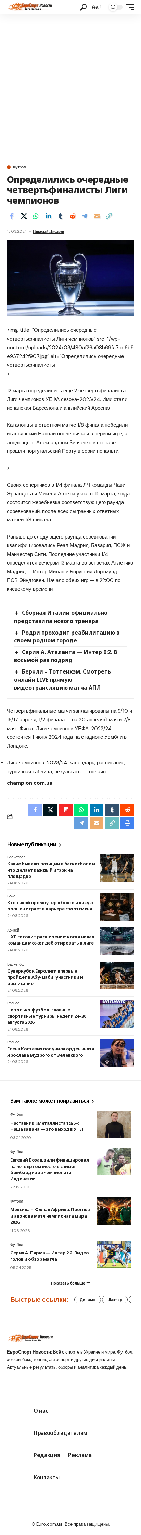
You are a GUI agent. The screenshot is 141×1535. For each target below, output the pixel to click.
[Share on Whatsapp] (36, 215)
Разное (13, 1003)
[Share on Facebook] (11, 215)
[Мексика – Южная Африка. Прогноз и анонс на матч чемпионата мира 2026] (114, 1211)
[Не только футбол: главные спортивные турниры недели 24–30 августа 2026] (117, 1014)
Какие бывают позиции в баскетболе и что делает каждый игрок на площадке (51, 869)
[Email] (97, 215)
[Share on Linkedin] (48, 215)
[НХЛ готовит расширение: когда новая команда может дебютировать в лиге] (117, 941)
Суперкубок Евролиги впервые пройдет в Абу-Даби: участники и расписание (45, 977)
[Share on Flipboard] (66, 810)
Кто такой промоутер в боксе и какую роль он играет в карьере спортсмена (50, 905)
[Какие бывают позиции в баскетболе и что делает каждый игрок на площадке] (117, 868)
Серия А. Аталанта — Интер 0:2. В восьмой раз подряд (65, 656)
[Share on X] (24, 215)
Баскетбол (16, 857)
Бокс (11, 896)
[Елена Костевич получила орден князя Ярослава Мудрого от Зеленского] (117, 1053)
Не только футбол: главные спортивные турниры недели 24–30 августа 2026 (46, 1016)
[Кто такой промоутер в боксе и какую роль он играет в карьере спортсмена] (117, 907)
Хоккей (13, 930)
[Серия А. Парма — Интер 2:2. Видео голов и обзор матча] (114, 1254)
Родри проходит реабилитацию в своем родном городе (66, 636)
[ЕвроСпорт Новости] (29, 7)
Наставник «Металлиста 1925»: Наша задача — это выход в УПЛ (46, 1126)
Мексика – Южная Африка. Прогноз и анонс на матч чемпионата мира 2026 (50, 1215)
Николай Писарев (48, 231)
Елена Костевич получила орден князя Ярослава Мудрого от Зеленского (50, 1052)
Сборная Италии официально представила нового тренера (60, 616)
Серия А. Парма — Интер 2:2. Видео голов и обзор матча (49, 1256)
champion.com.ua (29, 782)
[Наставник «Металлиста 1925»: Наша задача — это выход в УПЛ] (114, 1124)
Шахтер (114, 1299)
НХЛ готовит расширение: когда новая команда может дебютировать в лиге (50, 940)
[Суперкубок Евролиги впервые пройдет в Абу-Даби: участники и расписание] (117, 975)
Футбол (19, 167)
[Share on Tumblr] (60, 215)
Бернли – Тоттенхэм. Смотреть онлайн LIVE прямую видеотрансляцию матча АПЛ (62, 679)
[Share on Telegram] (84, 215)
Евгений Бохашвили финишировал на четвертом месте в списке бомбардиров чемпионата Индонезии (49, 1169)
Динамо (87, 1299)
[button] (83, 7)
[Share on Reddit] (72, 215)
